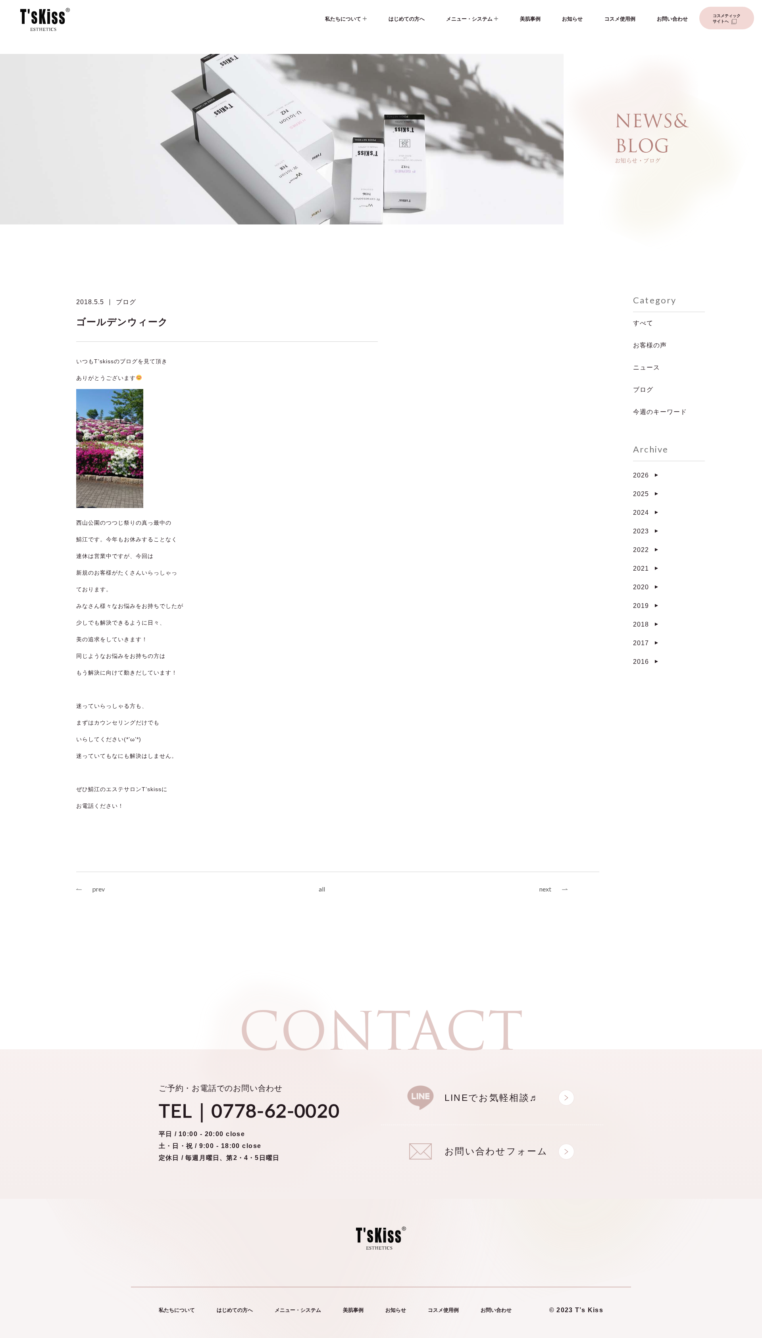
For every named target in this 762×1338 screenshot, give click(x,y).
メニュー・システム (469, 19)
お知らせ (572, 19)
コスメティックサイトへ (727, 18)
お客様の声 (650, 345)
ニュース (646, 367)
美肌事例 (530, 19)
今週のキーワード (660, 411)
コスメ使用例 (619, 19)
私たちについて (343, 19)
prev (98, 889)
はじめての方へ (407, 19)
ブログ (126, 302)
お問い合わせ (672, 19)
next (545, 889)
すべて (643, 323)
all (322, 889)
